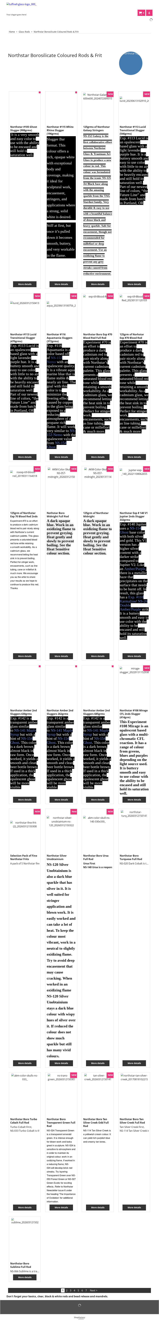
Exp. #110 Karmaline (131, 599)
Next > (93, 1290)
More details (25, 284)
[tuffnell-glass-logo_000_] (30, 7)
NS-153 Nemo (54, 360)
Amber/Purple (134, 569)
